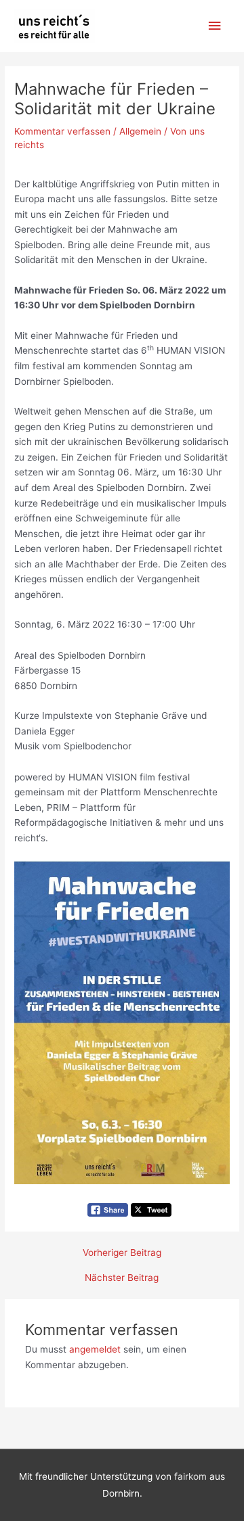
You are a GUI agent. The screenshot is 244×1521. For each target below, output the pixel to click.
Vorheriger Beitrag (122, 1253)
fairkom (190, 1476)
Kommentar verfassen (62, 131)
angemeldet (95, 1349)
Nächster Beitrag (122, 1278)
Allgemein (140, 131)
